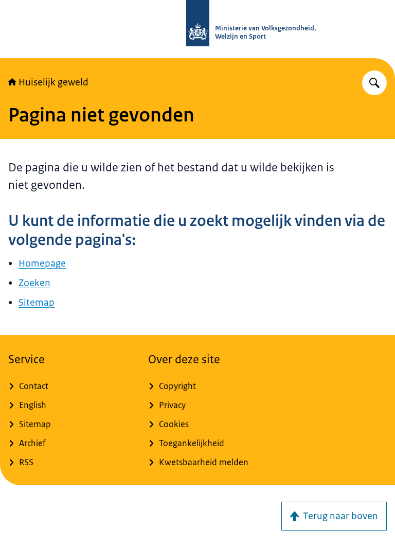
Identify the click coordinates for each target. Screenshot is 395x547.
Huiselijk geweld (53, 82)
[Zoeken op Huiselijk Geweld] (374, 82)
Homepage (42, 263)
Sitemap (37, 302)
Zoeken (34, 283)
